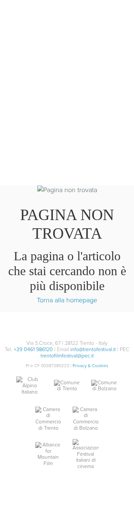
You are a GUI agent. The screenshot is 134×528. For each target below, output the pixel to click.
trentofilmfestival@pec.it (67, 356)
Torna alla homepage (67, 300)
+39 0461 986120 (33, 349)
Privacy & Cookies (90, 365)
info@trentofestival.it (93, 349)
